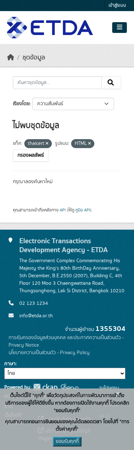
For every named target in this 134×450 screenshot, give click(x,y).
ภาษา (10, 363)
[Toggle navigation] (119, 27)
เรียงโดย (21, 103)
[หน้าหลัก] (10, 57)
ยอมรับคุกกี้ (67, 441)
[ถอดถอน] (47, 144)
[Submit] (111, 82)
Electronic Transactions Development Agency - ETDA (63, 245)
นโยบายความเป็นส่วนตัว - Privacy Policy (49, 352)
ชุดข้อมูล (34, 57)
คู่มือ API (82, 210)
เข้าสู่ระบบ (117, 5)
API (63, 210)
